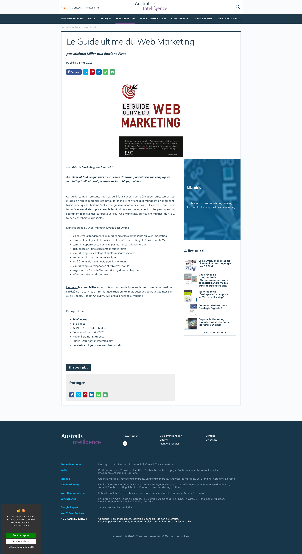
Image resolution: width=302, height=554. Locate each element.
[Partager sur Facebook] (71, 394)
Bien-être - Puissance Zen (177, 521)
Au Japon (218, 498)
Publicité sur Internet (110, 493)
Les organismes (107, 464)
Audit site (149, 484)
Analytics (126, 507)
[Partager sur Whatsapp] (105, 72)
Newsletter (93, 7)
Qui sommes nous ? (171, 435)
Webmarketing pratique (167, 487)
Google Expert (203, 18)
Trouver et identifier (131, 470)
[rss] (63, 7)
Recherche (151, 470)
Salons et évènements (158, 493)
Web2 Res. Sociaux (229, 18)
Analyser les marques (182, 478)
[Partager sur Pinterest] (92, 72)
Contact (76, 7)
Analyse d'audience (217, 484)
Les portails (125, 464)
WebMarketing (125, 18)
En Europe (104, 498)
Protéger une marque (131, 478)
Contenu (200, 484)
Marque (106, 18)
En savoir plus (78, 367)
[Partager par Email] (112, 72)
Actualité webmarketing (112, 487)
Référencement (133, 484)
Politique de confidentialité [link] (21, 547)
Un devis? (211, 439)
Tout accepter (21, 535)
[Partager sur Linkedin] (99, 72)
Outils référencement (110, 484)
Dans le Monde (107, 501)
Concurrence (179, 18)
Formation (145, 487)
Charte (164, 439)
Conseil (149, 464)
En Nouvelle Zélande (129, 501)
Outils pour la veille (188, 470)
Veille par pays (167, 470)
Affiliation (188, 484)
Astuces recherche (109, 507)
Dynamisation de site (168, 484)
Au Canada (165, 498)
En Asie (115, 498)
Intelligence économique (112, 472)
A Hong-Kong (204, 498)
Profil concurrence (108, 470)
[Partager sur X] (85, 72)
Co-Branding (204, 478)
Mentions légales (169, 443)
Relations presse (133, 493)
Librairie (133, 472)
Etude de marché (72, 18)
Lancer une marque (157, 478)
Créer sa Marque (108, 478)
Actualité (138, 464)
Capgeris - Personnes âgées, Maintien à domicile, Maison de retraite (138, 518)
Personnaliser (21, 541)
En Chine (178, 498)
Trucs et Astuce (164, 464)
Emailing (177, 493)
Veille (91, 18)
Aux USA (148, 501)
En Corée (190, 498)
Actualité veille (210, 470)
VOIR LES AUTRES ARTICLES (218, 333)
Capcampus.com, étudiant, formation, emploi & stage (129, 521)
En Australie (150, 498)
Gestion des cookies (177, 536)
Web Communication (153, 18)
